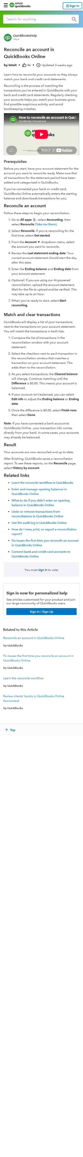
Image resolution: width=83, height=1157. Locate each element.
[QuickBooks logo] (19, 5)
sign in (42, 570)
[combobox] (41, 19)
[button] (6, 5)
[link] (41, 642)
